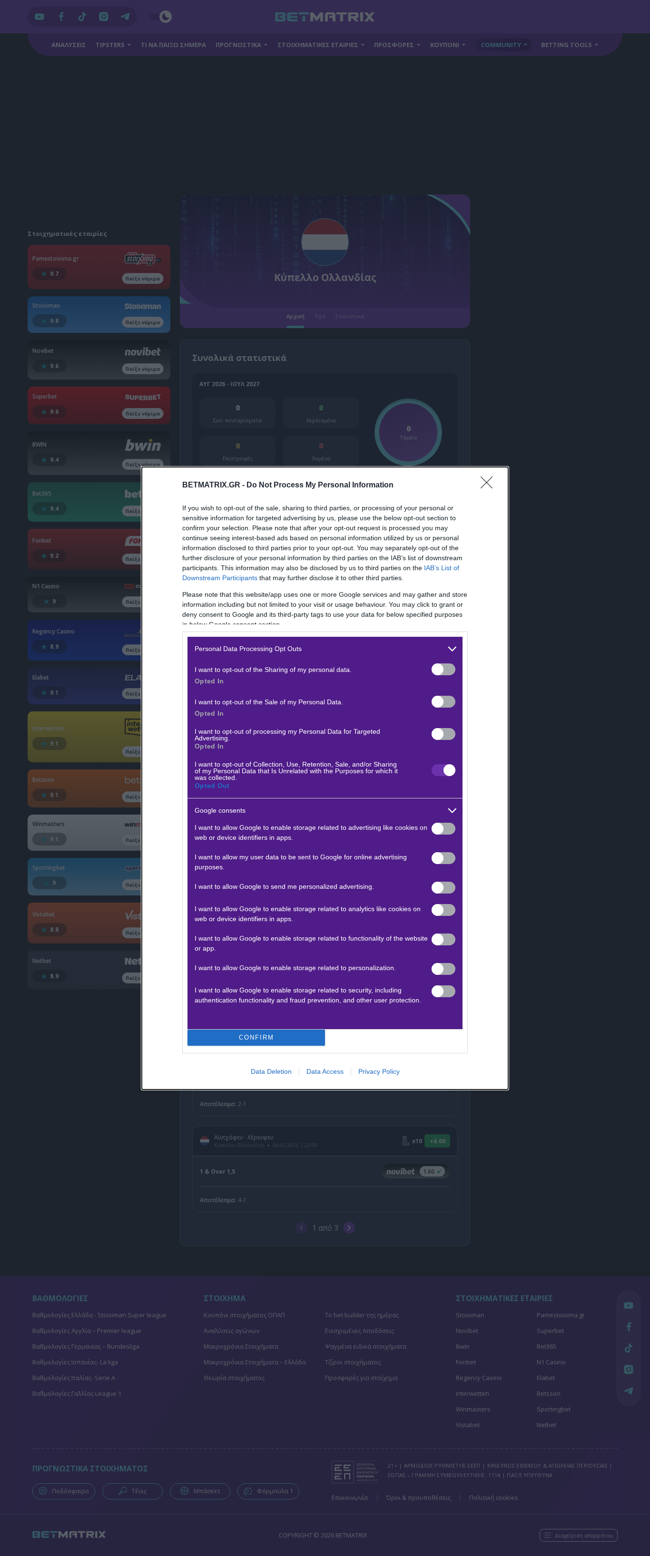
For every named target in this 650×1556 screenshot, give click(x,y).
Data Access (325, 1071)
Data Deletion (271, 1071)
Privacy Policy (379, 1071)
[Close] (490, 486)
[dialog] (325, 778)
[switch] (443, 669)
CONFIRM (256, 1037)
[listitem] (325, 649)
